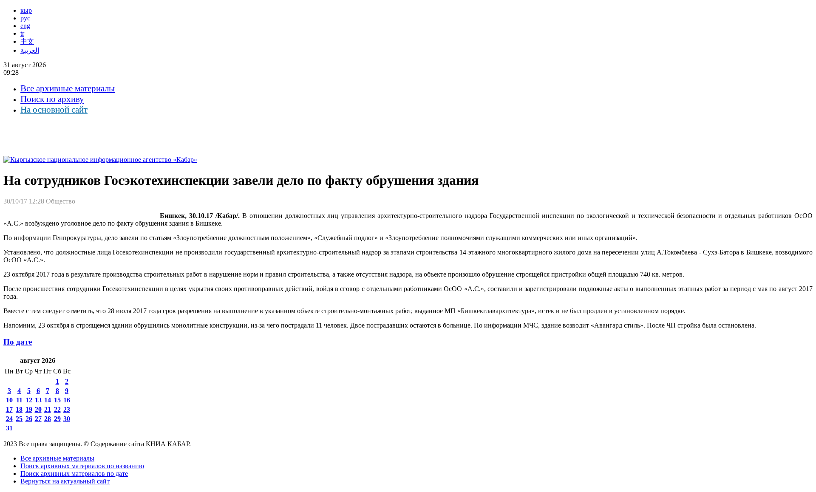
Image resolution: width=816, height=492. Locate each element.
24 (9, 418)
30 (66, 418)
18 (19, 409)
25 (19, 418)
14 (47, 400)
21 (47, 409)
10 (9, 400)
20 (38, 409)
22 (57, 409)
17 (9, 409)
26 (29, 418)
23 (66, 409)
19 (29, 409)
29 (57, 418)
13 (38, 400)
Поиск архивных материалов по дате (74, 473)
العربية (29, 50)
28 (47, 418)
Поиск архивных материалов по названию (82, 465)
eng (25, 25)
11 (19, 400)
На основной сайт (54, 110)
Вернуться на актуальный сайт (65, 481)
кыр (26, 10)
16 (66, 400)
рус (25, 18)
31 (9, 428)
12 (29, 400)
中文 (27, 41)
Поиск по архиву (52, 99)
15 (57, 400)
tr (22, 33)
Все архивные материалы (67, 88)
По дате (17, 341)
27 (38, 418)
